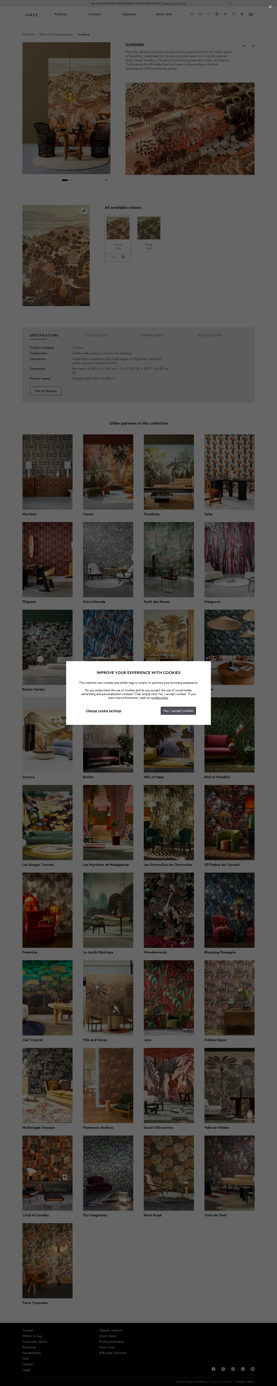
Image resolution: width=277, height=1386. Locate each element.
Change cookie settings (103, 710)
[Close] (270, 7)
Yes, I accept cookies (178, 710)
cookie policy (159, 698)
